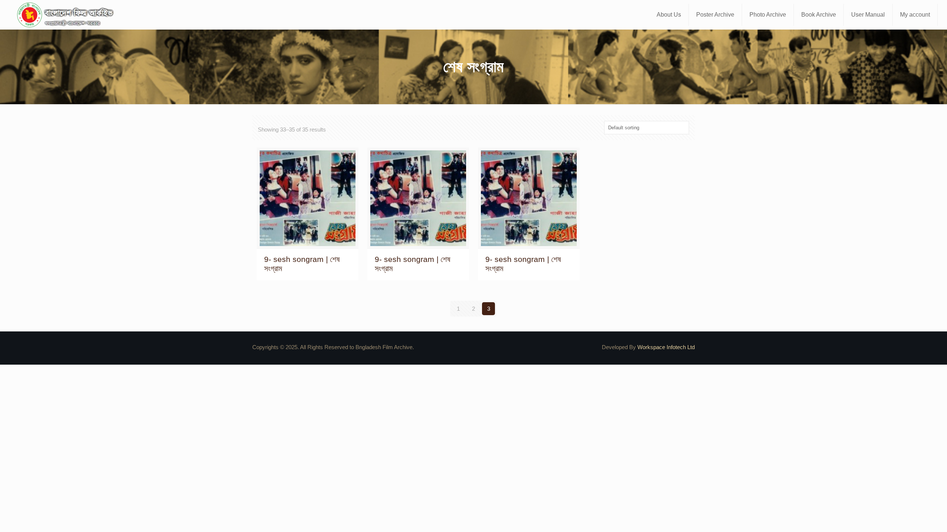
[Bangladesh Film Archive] (67, 15)
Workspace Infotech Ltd (666, 347)
